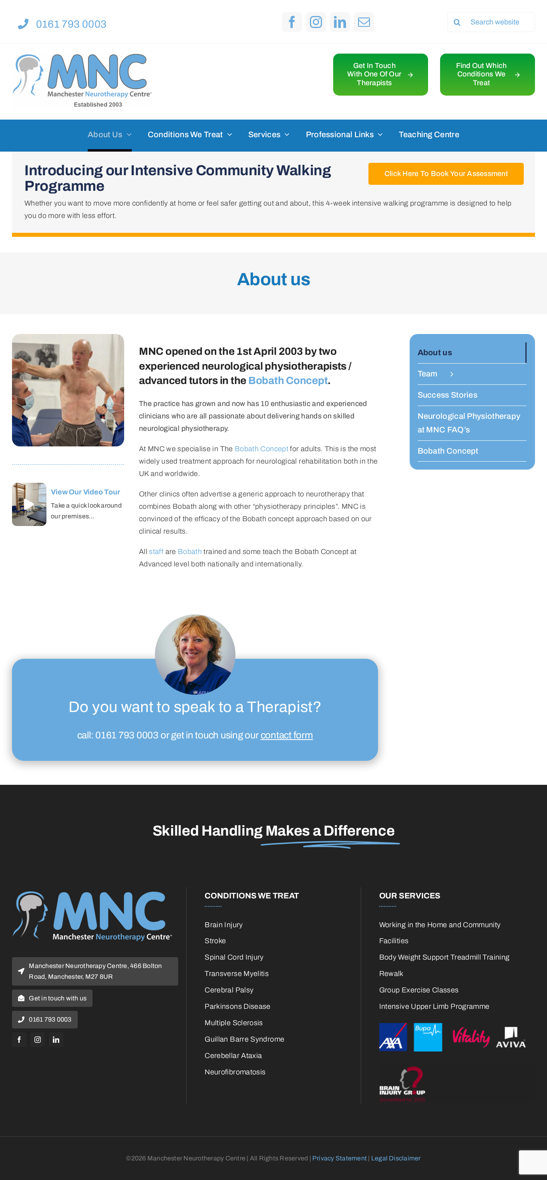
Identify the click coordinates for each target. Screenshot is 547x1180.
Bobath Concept (288, 380)
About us (435, 352)
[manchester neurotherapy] (92, 895)
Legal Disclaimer (396, 1158)
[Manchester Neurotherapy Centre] (82, 57)
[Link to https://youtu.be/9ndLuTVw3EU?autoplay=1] (29, 504)
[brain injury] (457, 1066)
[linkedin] (340, 22)
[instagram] (316, 22)
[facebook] (292, 22)
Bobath (190, 552)
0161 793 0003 (127, 735)
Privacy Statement (339, 1158)
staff (156, 552)
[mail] (364, 22)
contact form (287, 735)
